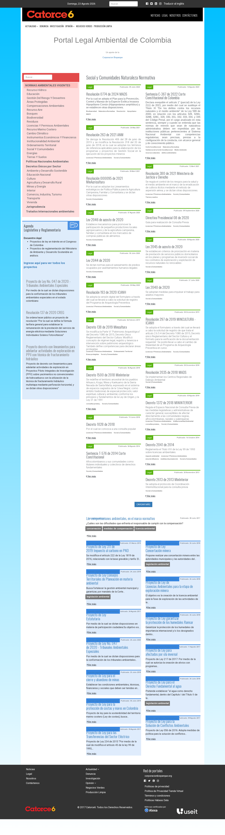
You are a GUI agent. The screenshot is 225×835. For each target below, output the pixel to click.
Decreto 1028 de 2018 (100, 424)
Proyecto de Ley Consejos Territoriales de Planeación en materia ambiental (109, 579)
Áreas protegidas (92, 354)
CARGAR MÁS (143, 504)
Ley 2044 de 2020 (98, 260)
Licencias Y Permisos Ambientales (99, 158)
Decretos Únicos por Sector (43, 166)
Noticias (155, 15)
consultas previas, (93, 404)
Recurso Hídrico (36, 90)
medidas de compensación (118, 528)
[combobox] (123, 3)
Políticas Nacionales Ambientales (47, 161)
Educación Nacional (39, 174)
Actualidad (31, 26)
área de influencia (152, 459)
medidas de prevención (169, 459)
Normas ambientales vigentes (47, 85)
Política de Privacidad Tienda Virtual (164, 791)
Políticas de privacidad (157, 786)
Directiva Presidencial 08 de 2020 (167, 217)
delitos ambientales (169, 153)
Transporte (33, 198)
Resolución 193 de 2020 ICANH (106, 292)
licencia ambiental (145, 528)
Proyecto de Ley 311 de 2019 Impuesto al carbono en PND (107, 548)
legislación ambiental (157, 564)
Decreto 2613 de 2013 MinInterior (167, 479)
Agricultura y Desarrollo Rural (44, 182)
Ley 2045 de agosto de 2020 (164, 246)
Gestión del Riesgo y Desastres (46, 98)
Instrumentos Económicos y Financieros (51, 137)
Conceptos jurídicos (96, 518)
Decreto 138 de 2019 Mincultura (106, 327)
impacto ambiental (152, 456)
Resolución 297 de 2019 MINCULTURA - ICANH (171, 321)
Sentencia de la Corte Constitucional (159, 150)
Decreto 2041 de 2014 (160, 444)
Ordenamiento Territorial (41, 145)
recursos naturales (153, 153)
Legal (165, 15)
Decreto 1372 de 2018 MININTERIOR (169, 402)
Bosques (32, 113)
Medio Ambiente (180, 150)
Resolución (121, 111)
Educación (33, 94)
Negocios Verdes (84, 26)
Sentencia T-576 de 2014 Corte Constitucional (106, 455)
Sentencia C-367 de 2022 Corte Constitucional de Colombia (166, 95)
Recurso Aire (34, 109)
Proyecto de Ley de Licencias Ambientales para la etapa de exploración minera (169, 586)
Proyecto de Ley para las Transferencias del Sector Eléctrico (107, 734)
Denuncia (44, 26)
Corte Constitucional (153, 147)
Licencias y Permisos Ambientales (48, 125)
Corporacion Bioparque (113, 57)
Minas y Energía (36, 186)
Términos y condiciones (157, 795)
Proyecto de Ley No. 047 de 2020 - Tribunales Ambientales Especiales (107, 647)
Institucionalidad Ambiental (43, 141)
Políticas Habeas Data (157, 800)
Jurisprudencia (35, 206)
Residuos (32, 121)
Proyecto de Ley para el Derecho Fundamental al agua (163, 684)
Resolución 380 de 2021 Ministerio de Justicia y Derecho (169, 175)
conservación (94, 528)
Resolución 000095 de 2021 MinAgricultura (104, 180)
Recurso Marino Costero (41, 129)
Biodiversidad (35, 117)
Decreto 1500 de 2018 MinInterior (108, 375)
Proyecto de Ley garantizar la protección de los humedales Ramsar (169, 620)
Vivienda (32, 202)
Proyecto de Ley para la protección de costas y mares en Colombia (112, 706)
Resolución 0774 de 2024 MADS (106, 94)
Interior (31, 190)
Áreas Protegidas (37, 101)
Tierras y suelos (37, 157)
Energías (32, 153)
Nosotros (175, 15)
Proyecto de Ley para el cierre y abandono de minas (102, 677)
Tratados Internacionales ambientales (50, 211)
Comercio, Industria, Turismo (44, 194)
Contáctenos (189, 15)
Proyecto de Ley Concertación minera (158, 548)
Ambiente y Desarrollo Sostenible (47, 170)
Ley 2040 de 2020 (158, 287)
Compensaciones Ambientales (45, 105)
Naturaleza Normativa (107, 111)
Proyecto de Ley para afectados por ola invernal (161, 652)
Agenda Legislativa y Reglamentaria (103, 543)
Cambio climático (37, 133)
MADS (88, 114)
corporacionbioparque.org (158, 775)
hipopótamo (131, 111)
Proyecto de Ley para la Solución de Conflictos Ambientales (167, 723)
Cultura (31, 178)
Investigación (57, 26)
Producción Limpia (103, 26)
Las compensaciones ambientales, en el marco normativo (120, 518)
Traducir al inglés (174, 3)
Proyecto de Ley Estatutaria (96, 616)
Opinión (69, 26)
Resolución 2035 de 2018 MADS (166, 372)
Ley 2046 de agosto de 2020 (104, 219)
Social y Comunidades (40, 149)
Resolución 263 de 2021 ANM (104, 134)
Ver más (91, 119)
